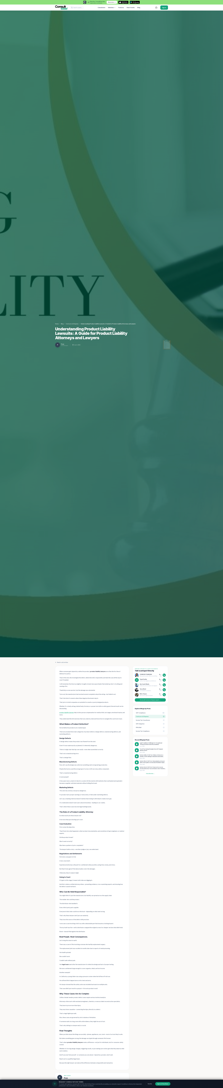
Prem (66, 1078)
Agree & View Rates (162, 1084)
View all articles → (150, 773)
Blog (138, 7)
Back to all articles (62, 662)
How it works (131, 7)
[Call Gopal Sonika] (164, 680)
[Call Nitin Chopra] (164, 694)
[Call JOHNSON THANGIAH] (164, 675)
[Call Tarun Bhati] (164, 689)
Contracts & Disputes (72, 324)
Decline (150, 1084)
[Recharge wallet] (156, 7)
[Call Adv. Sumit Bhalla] (164, 685)
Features (121, 7)
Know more (111, 2)
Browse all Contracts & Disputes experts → (150, 700)
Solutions (111, 7)
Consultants (101, 7)
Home (57, 324)
